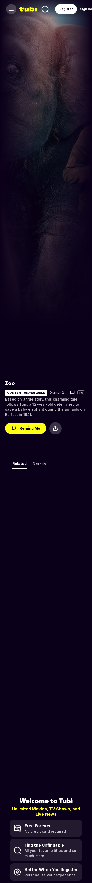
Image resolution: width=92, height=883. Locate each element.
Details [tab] (39, 464)
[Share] (55, 428)
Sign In (85, 9)
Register (66, 9)
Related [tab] (19, 463)
